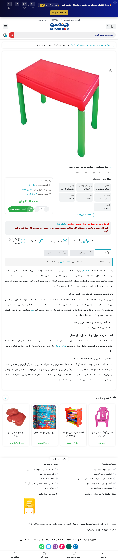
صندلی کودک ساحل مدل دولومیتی (102, 434)
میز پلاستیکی (78, 45)
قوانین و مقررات (47, 473)
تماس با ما (61, 346)
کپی (42, 5)
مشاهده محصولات (59, 12)
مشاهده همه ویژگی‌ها (84, 214)
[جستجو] (11, 35)
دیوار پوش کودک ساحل (44, 432)
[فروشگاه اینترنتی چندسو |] (59, 26)
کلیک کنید (61, 224)
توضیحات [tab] (101, 252)
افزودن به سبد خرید (18, 209)
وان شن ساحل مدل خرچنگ (16, 434)
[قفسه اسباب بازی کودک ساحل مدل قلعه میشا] (73, 417)
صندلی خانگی (66, 261)
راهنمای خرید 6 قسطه (72, 20)
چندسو (111, 45)
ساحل (42, 180)
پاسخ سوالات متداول (102, 469)
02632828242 (55, 20)
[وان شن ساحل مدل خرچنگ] (16, 417)
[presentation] (5, 397)
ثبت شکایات (42, 20)
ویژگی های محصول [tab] (80, 252)
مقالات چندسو (47, 478)
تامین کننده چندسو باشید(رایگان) (39, 483)
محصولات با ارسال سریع (101, 488)
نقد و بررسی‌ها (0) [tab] (55, 252)
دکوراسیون (86, 270)
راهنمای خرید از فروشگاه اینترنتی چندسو (95, 478)
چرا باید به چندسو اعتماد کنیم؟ (40, 469)
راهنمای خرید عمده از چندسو (99, 483)
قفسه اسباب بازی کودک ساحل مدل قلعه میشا (73, 434)
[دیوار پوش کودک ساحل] (44, 417)
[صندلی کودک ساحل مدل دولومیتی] (102, 417)
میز (105, 45)
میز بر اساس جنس (94, 45)
